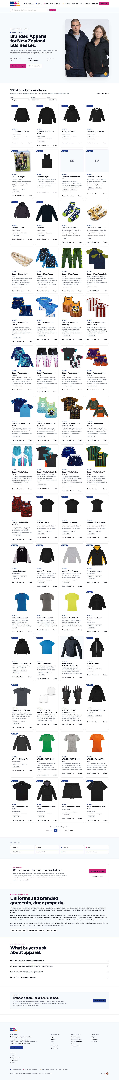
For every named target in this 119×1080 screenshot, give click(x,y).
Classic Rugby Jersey (95, 131)
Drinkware (15, 847)
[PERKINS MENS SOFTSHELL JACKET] (72, 647)
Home (11, 29)
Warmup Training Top (20, 759)
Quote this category (18, 66)
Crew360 (40, 228)
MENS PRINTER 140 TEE (21, 618)
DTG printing (51, 930)
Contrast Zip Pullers (94, 177)
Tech (89, 847)
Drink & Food (41, 852)
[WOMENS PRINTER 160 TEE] (72, 743)
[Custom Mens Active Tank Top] (72, 306)
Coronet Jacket (18, 228)
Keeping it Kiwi (14, 1060)
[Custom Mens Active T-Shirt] (47, 306)
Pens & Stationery (18, 852)
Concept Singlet (43, 177)
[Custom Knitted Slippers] (97, 211)
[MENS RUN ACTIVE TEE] (72, 602)
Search (53, 10)
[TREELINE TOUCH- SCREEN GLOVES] (72, 694)
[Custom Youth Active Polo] (47, 456)
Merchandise (18, 29)
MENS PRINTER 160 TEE (46, 618)
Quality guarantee (15, 1057)
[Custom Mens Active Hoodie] (47, 258)
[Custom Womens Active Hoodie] (22, 357)
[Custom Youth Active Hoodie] (97, 407)
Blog (93, 1037)
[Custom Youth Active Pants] (22, 456)
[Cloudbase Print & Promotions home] (15, 3)
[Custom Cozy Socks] (72, 211)
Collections (95, 1039)
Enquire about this (18, 143)
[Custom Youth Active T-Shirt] (97, 456)
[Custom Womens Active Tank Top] (47, 407)
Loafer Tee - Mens (44, 571)
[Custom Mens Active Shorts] (22, 306)
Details (30, 143)
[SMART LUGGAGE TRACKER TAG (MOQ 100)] (47, 694)
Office (64, 852)
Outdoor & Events (92, 852)
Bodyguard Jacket (69, 131)
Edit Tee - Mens (43, 522)
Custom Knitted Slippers (96, 228)
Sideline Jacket (93, 663)
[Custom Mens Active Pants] (72, 258)
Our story (12, 1055)
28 (66, 830)
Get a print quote (75, 1046)
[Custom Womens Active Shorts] (97, 357)
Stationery (74, 1043)
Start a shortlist (103, 93)
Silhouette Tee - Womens (21, 710)
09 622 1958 (95, 3)
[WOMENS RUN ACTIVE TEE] (97, 743)
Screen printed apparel (36, 930)
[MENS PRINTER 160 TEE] (47, 602)
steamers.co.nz (34, 1005)
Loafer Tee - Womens (70, 571)
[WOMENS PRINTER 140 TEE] (47, 743)
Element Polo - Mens (70, 522)
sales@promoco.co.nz (24, 1043)
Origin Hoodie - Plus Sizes (22, 663)
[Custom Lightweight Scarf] (22, 258)
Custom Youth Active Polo (47, 472)
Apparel (53, 1037)
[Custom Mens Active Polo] (97, 258)
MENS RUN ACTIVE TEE (71, 618)
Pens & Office (54, 1046)
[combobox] (33, 10)
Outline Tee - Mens (44, 663)
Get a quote (104, 3)
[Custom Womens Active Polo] (72, 357)
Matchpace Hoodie (94, 571)
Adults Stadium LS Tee (20, 131)
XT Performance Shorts (71, 807)
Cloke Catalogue (18, 177)
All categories (54, 1048)
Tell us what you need (97, 871)
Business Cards (75, 1037)
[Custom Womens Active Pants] (47, 357)
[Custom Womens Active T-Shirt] (22, 407)
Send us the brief (17, 1047)
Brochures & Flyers (76, 1039)
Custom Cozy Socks (69, 228)
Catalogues (95, 1041)
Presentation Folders (76, 1041)
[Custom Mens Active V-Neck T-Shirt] (97, 306)
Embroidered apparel (18, 930)
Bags (39, 847)
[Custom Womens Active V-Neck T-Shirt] (72, 407)
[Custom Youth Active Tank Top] (22, 506)
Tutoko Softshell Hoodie (96, 710)
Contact (12, 1062)
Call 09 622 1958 (97, 876)
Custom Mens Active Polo (97, 274)
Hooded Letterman (19, 571)
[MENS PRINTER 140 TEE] (22, 602)
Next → (71, 830)
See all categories (34, 66)
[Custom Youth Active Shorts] (72, 456)
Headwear (65, 847)
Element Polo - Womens (96, 522)
